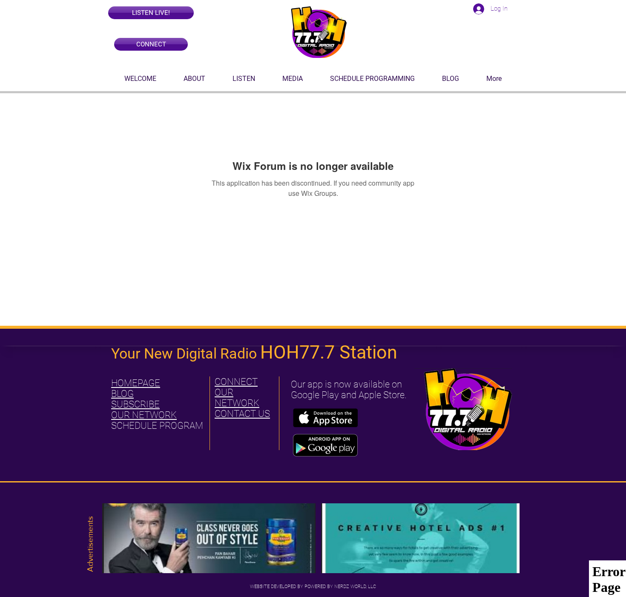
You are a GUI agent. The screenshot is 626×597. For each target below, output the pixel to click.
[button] (151, 12)
